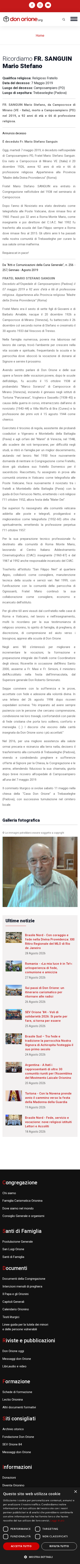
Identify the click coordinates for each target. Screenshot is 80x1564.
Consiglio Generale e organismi (23, 1216)
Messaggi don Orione (16, 1359)
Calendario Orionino (15, 1309)
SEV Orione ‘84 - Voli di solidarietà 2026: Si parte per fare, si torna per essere (46, 1016)
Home (40, 35)
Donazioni (9, 1477)
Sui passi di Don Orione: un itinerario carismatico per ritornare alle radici (44, 992)
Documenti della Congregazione (23, 1279)
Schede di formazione (17, 1392)
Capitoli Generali (13, 1302)
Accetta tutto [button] (21, 1546)
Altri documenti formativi (19, 1407)
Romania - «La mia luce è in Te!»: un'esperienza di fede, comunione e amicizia (49, 968)
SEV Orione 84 (12, 1444)
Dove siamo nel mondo (18, 1208)
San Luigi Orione (13, 1249)
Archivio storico (13, 1429)
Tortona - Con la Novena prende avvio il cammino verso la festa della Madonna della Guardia (48, 1098)
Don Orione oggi (13, 1351)
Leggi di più (57, 1520)
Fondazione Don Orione (18, 1437)
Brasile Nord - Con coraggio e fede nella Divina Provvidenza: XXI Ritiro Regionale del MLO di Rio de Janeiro (49, 941)
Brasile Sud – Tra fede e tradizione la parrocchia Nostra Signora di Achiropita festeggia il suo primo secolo (49, 1043)
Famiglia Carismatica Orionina (22, 1200)
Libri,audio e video (14, 1366)
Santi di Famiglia (13, 1257)
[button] (40, 1556)
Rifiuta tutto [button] (59, 1546)
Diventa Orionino (13, 1485)
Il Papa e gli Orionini (15, 1294)
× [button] (75, 1491)
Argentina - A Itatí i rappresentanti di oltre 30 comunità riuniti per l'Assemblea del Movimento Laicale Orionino (48, 1071)
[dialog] (40, 1525)
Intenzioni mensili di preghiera (22, 1286)
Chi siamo (9, 1193)
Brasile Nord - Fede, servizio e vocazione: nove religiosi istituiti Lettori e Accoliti (48, 1122)
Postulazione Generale (17, 1241)
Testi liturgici (10, 1317)
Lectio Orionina (12, 1399)
